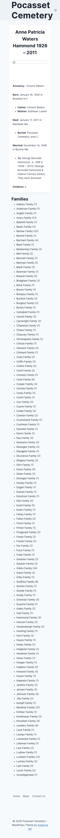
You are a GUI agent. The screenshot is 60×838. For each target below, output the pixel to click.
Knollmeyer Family (27, 716)
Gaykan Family (25, 563)
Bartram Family (25, 240)
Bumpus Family (25, 294)
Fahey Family (24, 514)
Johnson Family (25, 694)
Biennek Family (25, 262)
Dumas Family (24, 491)
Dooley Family (24, 482)
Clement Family (25, 348)
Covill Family (23, 397)
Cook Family (23, 379)
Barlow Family (24, 231)
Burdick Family (24, 298)
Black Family (23, 267)
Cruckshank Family (27, 419)
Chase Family (24, 330)
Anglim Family (24, 213)
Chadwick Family (26, 325)
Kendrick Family (25, 707)
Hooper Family (24, 662)
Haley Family (23, 608)
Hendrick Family (25, 653)
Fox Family (22, 545)
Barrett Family (24, 235)
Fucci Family (23, 550)
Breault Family (24, 276)
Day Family (22, 437)
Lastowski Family (26, 738)
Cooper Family (24, 384)
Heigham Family (25, 649)
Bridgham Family (26, 280)
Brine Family (23, 285)
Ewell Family (23, 505)
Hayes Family (24, 640)
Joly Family (22, 698)
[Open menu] (55, 10)
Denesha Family (25, 442)
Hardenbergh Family (28, 626)
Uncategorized (25, 774)
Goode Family (24, 590)
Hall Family (22, 613)
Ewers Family (24, 509)
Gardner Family (25, 559)
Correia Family (24, 388)
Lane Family (23, 729)
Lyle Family (22, 765)
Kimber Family (24, 712)
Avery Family (23, 217)
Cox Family (22, 401)
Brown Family (24, 289)
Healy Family (23, 644)
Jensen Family (24, 689)
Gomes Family (24, 586)
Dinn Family (23, 464)
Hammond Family (26, 617)
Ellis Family (22, 500)
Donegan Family (25, 478)
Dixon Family (23, 469)
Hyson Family (24, 676)
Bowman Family (25, 271)
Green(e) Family (25, 599)
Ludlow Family (24, 752)
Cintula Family (24, 343)
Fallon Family (24, 518)
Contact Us (38, 796)
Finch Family (23, 523)
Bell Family (22, 253)
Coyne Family (24, 406)
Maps (26, 796)
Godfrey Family (25, 581)
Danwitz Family (25, 429)
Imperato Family (25, 680)
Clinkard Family (25, 352)
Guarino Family (25, 604)
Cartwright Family (26, 321)
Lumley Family (24, 761)
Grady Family (24, 595)
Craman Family (25, 415)
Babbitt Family (24, 222)
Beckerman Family (27, 249)
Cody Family (23, 357)
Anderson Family (26, 208)
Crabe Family (24, 410)
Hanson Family (25, 622)
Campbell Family (26, 312)
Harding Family (25, 631)
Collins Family (24, 366)
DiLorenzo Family (26, 455)
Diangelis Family (25, 451)
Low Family (23, 748)
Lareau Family (24, 734)
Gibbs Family (24, 568)
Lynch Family (24, 770)
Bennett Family (25, 258)
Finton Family (24, 527)
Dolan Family (23, 473)
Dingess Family (25, 460)
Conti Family (23, 370)
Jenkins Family (25, 685)
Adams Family (24, 204)
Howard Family (25, 671)
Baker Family (23, 226)
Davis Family (23, 433)
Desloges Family (26, 446)
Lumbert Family (25, 756)
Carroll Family (24, 316)
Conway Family (25, 374)
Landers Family (25, 725)
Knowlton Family (26, 720)
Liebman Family (25, 743)
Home (16, 796)
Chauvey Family (25, 334)
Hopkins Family (25, 667)
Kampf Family (24, 703)
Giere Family (23, 572)
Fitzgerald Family (26, 532)
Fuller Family (23, 554)
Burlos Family (24, 307)
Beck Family (23, 244)
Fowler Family (24, 541)
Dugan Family (24, 487)
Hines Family (23, 658)
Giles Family (23, 577)
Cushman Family (26, 424)
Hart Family (23, 635)
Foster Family (24, 536)
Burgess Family (25, 303)
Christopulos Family (27, 339)
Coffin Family (24, 361)
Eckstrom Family (26, 496)
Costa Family (24, 393)
